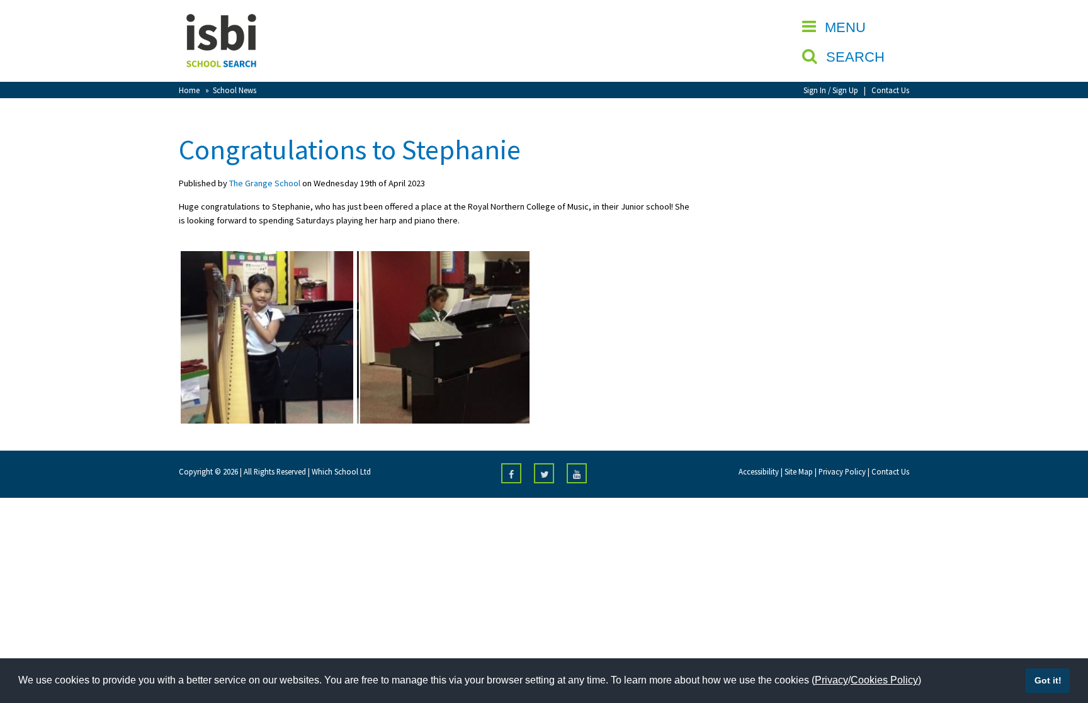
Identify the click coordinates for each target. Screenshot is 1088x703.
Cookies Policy (884, 680)
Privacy (831, 680)
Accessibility (759, 471)
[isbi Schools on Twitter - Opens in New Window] (544, 473)
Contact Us (890, 90)
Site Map (799, 471)
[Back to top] (1059, 634)
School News (234, 90)
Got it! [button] (1048, 680)
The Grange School (264, 183)
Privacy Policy (842, 471)
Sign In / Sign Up (830, 90)
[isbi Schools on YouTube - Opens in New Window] (577, 473)
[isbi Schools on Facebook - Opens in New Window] (511, 473)
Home (189, 90)
